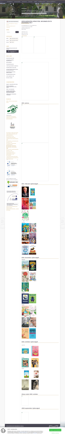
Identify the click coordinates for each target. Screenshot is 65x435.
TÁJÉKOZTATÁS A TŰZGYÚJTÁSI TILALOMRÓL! (11, 94)
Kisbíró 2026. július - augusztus (13, 51)
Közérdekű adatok (41, 1)
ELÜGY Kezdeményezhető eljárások (10, 27)
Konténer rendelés (9, 77)
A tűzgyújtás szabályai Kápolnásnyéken (10, 60)
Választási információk (51, 1)
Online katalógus (24, 35)
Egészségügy (24, 1)
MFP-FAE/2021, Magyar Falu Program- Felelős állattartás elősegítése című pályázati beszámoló (12, 133)
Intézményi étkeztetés (10, 64)
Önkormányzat (10, 1)
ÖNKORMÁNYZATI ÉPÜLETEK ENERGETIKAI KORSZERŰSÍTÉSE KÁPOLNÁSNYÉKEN (11, 117)
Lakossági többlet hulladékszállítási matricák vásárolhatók (12, 70)
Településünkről (17, 1)
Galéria (35, 1)
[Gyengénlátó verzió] (64, 17)
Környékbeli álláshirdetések (10, 74)
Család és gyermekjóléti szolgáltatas (12, 65)
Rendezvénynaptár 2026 (10, 58)
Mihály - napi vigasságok (10, 89)
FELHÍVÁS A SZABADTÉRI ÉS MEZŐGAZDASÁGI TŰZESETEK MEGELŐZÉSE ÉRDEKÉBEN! (11, 91)
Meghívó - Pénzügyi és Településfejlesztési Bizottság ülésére (11, 87)
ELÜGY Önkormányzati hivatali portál (12, 24)
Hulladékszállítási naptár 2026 (11, 67)
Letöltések (30, 1)
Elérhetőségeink (9, 62)
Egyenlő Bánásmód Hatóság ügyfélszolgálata (10, 72)
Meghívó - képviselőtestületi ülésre (12, 84)
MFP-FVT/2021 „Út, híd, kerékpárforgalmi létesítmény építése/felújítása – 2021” (10, 153)
